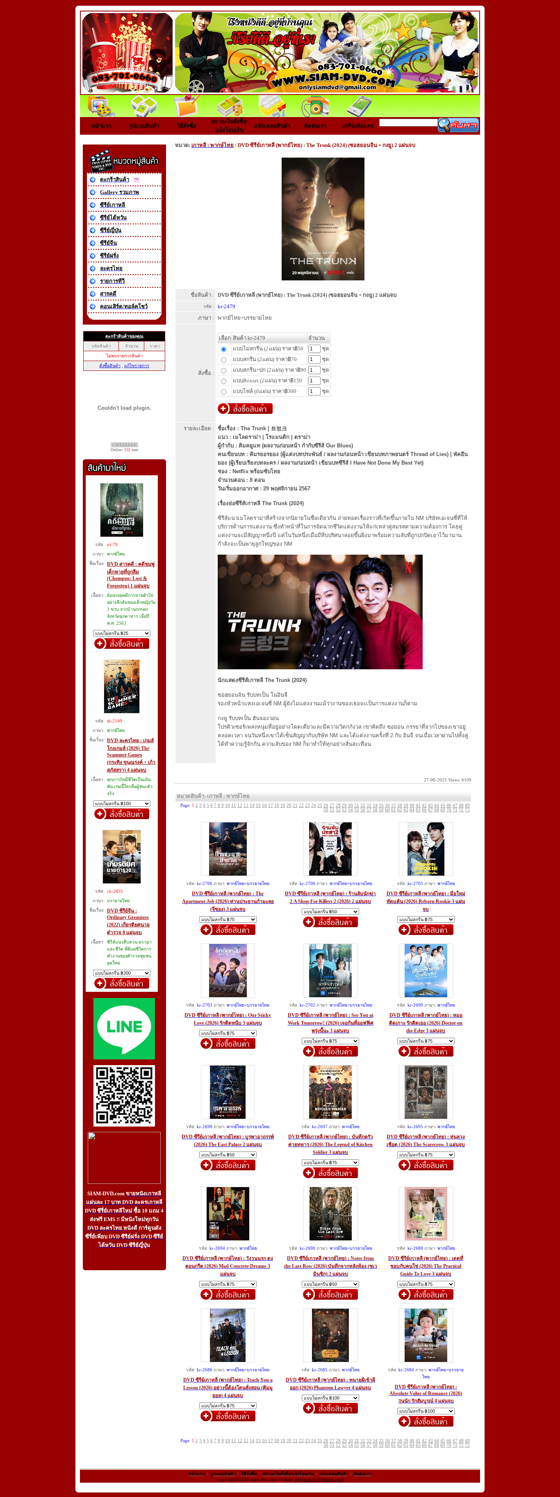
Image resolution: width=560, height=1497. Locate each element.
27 (332, 805)
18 (276, 805)
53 (344, 810)
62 (399, 810)
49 (467, 805)
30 (350, 805)
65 (418, 810)
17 (270, 805)
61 (393, 810)
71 (455, 810)
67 (430, 810)
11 (233, 805)
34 (375, 805)
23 (307, 805)
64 (412, 810)
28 (338, 805)
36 (387, 805)
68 (436, 810)
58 (375, 810)
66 (424, 810)
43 (430, 805)
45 (442, 805)
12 (239, 805)
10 (227, 805)
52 (338, 810)
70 (448, 810)
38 (399, 805)
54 (350, 810)
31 (356, 805)
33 (369, 805)
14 (252, 805)
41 (418, 805)
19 (282, 805)
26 (325, 805)
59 (381, 810)
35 (381, 805)
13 (246, 805)
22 (301, 805)
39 (405, 805)
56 (362, 810)
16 (264, 805)
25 (319, 805)
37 (393, 805)
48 (461, 805)
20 (289, 805)
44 (436, 805)
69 (442, 810)
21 (295, 805)
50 (325, 810)
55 (356, 810)
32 (362, 805)
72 (461, 810)
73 (467, 810)
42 (424, 805)
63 (405, 810)
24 (313, 805)
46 (448, 805)
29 (344, 805)
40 (412, 805)
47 (455, 805)
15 (258, 805)
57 (369, 810)
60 (387, 810)
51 (332, 810)
